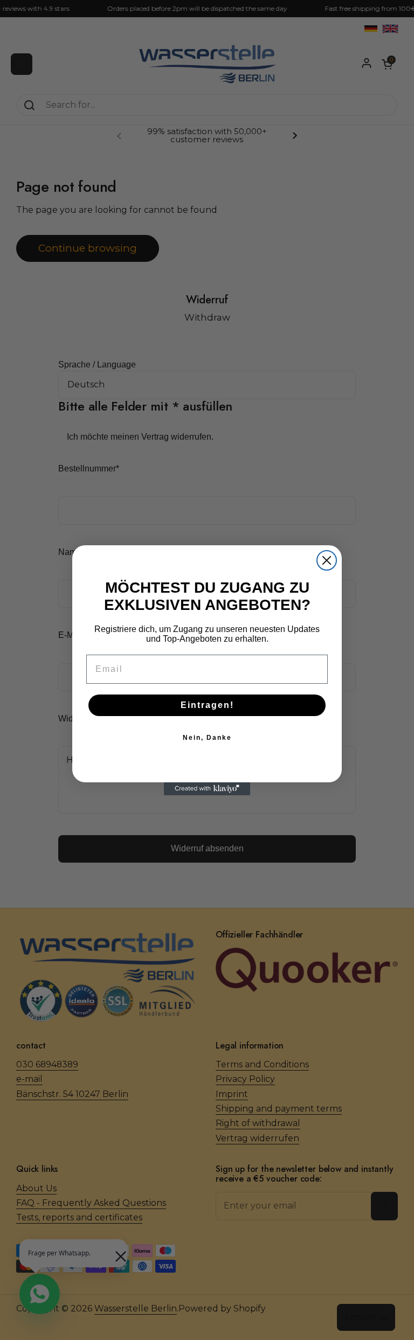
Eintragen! (207, 705)
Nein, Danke (207, 737)
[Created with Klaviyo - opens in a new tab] (207, 788)
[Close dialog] (326, 560)
